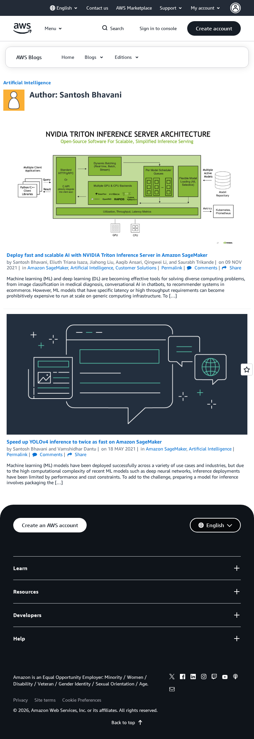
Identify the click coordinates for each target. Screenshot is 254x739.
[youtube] (225, 677)
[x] (172, 677)
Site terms (45, 700)
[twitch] (214, 677)
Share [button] (234, 267)
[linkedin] (193, 677)
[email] (172, 690)
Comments (205, 267)
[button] (214, 28)
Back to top (123, 722)
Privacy (20, 700)
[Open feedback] (247, 369)
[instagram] (203, 677)
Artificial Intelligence (27, 82)
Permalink (171, 267)
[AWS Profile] (235, 8)
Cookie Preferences (81, 700)
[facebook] (182, 677)
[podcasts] (235, 677)
